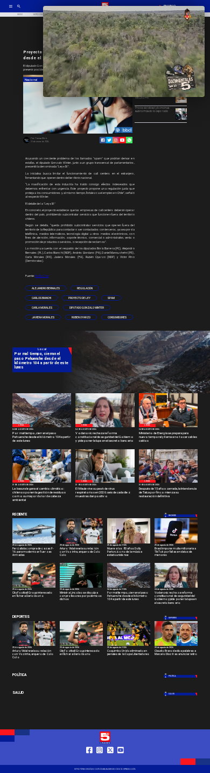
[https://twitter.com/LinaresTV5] (110, 760)
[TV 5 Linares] (19, 10)
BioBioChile (42, 275)
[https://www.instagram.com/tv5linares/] (116, 140)
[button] (45, 288)
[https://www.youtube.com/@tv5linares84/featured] (122, 140)
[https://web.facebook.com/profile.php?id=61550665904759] (89, 760)
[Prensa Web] (26, 142)
